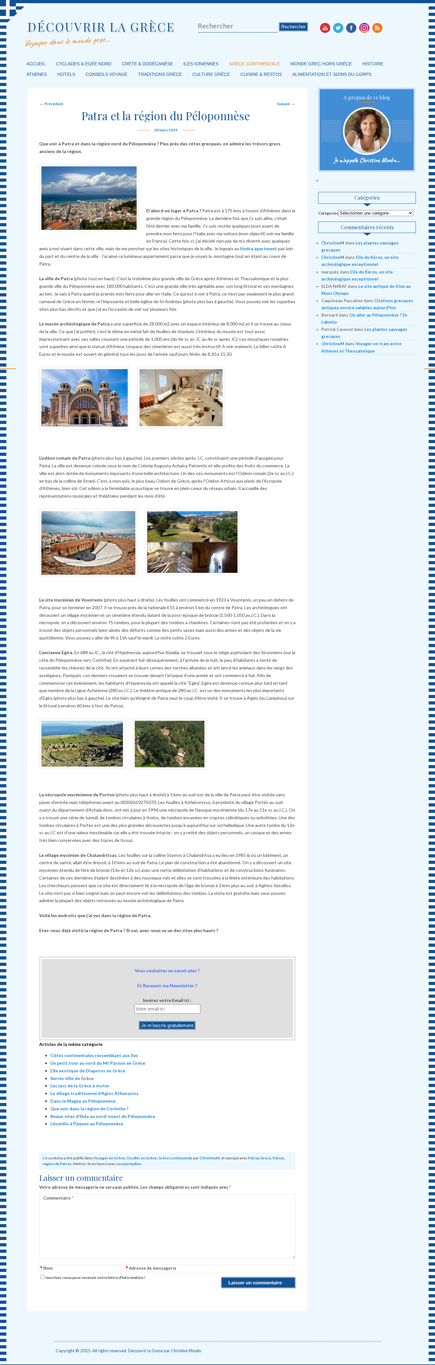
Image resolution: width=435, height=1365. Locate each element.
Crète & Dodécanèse (147, 63)
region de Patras (56, 1163)
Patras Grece (259, 1158)
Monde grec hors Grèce (321, 63)
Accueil (36, 63)
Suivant (286, 103)
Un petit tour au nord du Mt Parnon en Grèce (97, 1063)
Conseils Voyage (106, 74)
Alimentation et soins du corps (331, 74)
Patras (278, 1158)
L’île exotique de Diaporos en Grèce (87, 1070)
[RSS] (377, 27)
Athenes (36, 74)
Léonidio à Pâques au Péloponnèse (86, 1123)
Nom (46, 1268)
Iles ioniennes (200, 63)
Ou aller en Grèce (141, 1158)
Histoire (372, 63)
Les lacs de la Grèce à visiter (80, 1085)
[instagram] (364, 27)
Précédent (51, 103)
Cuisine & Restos (261, 74)
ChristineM (209, 1158)
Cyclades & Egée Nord (83, 63)
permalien (132, 1163)
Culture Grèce (211, 74)
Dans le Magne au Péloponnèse (83, 1101)
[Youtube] (325, 27)
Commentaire (58, 1198)
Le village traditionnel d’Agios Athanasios (94, 1093)
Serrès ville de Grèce (72, 1078)
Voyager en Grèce (109, 1158)
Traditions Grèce (160, 74)
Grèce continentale (254, 63)
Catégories (328, 213)
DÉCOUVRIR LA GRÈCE (101, 26)
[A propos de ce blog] (366, 131)
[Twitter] (338, 27)
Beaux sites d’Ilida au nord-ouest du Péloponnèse (102, 1116)
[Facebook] (351, 27)
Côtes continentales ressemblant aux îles (94, 1055)
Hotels (66, 74)
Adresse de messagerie (151, 1268)
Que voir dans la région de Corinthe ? (89, 1108)
